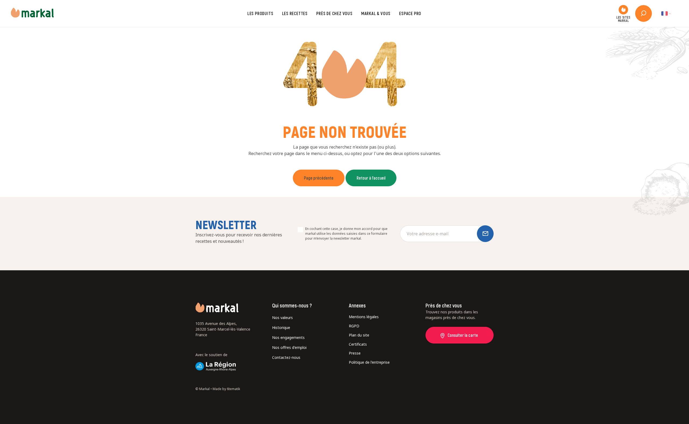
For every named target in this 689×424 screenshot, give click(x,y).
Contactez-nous (286, 357)
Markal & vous (376, 13)
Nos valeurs (282, 317)
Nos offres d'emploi (289, 347)
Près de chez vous (334, 13)
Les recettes (295, 13)
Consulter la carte (463, 335)
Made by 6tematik (226, 389)
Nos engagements (288, 337)
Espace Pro (410, 13)
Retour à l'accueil (371, 177)
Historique (281, 327)
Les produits (260, 13)
